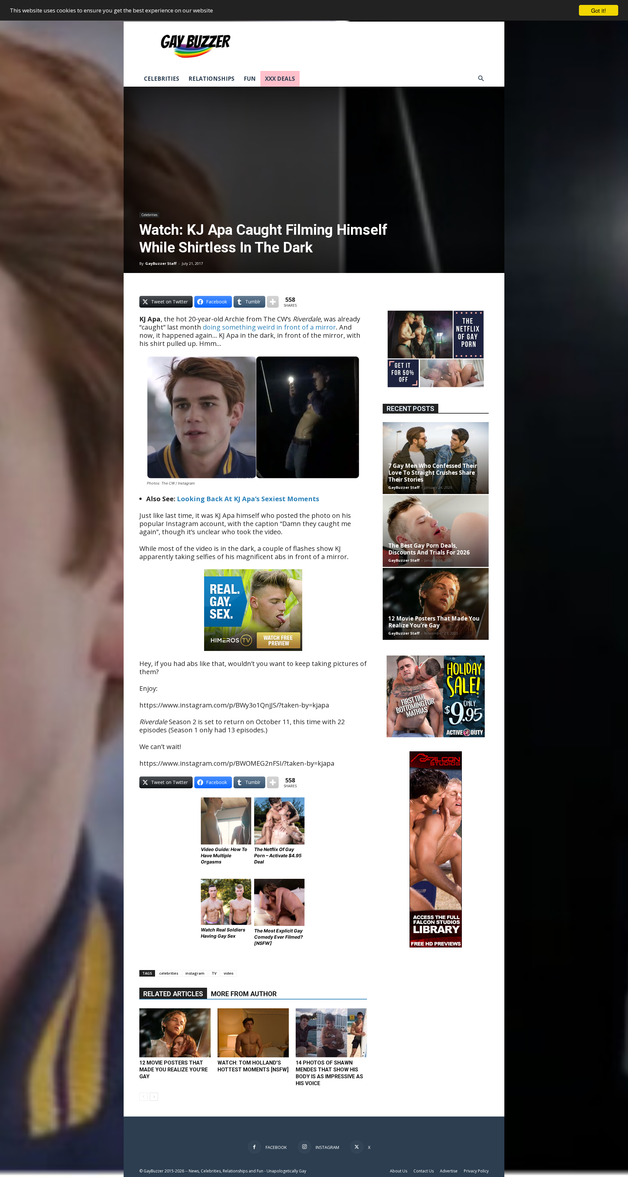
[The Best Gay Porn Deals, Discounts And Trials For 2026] (436, 531)
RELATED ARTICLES (173, 994)
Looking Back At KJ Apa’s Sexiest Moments (248, 498)
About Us (398, 1171)
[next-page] (154, 1097)
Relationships (211, 78)
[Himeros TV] (253, 655)
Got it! (598, 10)
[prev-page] (143, 1097)
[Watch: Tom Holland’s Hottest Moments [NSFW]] (253, 1032)
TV (214, 973)
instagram (194, 973)
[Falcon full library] (436, 946)
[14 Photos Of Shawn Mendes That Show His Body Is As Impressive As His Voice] (331, 1032)
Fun (250, 78)
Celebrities (161, 78)
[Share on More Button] (273, 302)
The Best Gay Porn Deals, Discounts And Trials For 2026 (429, 549)
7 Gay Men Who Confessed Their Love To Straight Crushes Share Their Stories (432, 472)
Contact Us (423, 1171)
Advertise (449, 1171)
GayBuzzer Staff (161, 263)
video (229, 973)
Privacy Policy (476, 1171)
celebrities (168, 973)
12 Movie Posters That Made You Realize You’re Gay (173, 1070)
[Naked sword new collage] (436, 388)
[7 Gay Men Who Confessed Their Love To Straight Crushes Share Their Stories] (436, 458)
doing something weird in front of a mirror (269, 327)
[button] (481, 79)
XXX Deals (280, 78)
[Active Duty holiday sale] (436, 735)
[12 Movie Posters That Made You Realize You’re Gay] (175, 1032)
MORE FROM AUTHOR (244, 994)
